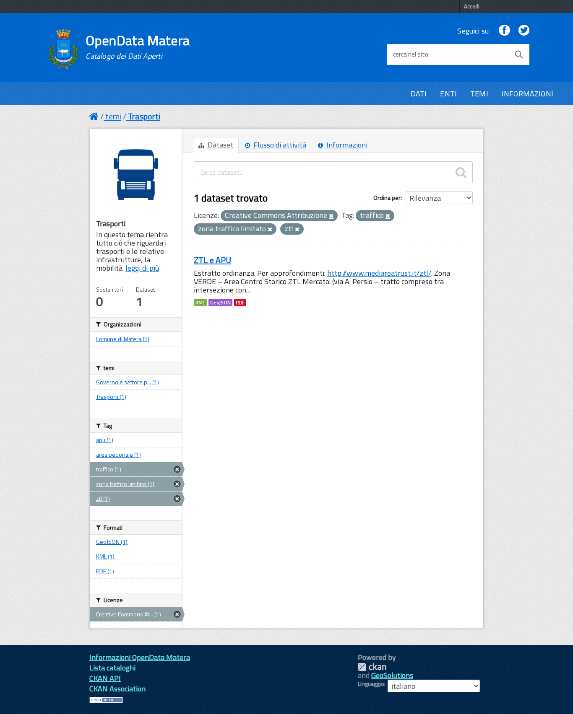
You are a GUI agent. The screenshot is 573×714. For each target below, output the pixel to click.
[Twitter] (523, 30)
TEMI (479, 93)
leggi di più (142, 268)
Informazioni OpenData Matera (139, 657)
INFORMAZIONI (527, 93)
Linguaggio (371, 684)
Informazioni (346, 144)
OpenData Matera (138, 47)
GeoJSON (220, 302)
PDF (240, 302)
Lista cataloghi (112, 667)
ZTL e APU (212, 260)
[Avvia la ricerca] (518, 54)
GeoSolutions (392, 675)
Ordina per (387, 197)
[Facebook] (504, 30)
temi (113, 116)
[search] (461, 172)
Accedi (471, 6)
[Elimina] (331, 216)
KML (200, 302)
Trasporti (144, 116)
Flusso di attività (279, 144)
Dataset (219, 144)
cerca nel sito (410, 54)
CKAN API (105, 678)
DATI (419, 93)
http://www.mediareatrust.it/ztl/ (379, 273)
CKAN (372, 666)
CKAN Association (117, 688)
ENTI (448, 93)
